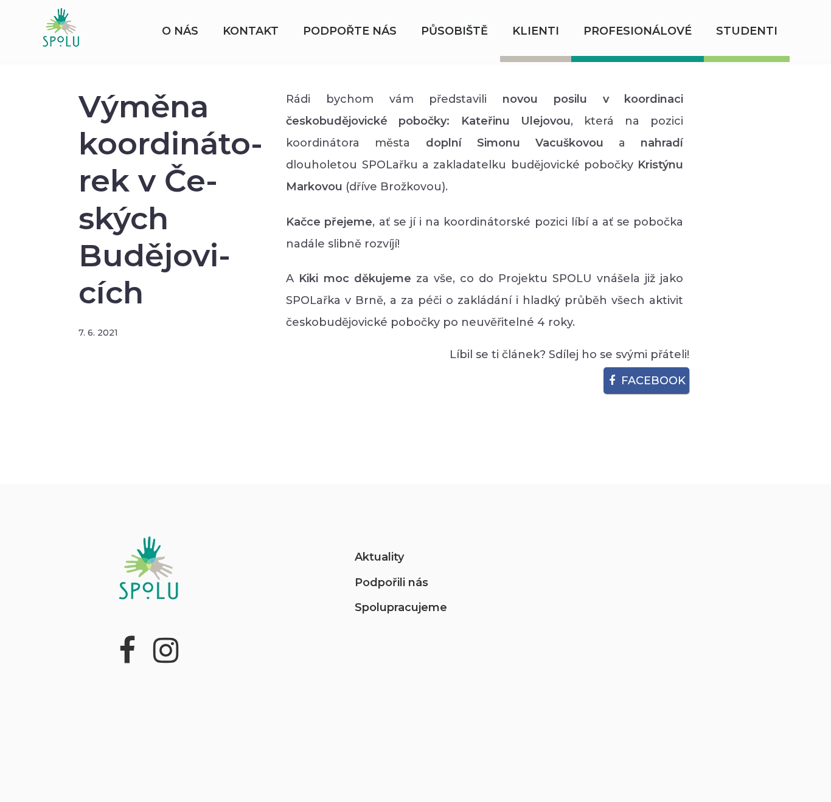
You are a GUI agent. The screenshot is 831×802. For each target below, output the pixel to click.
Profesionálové (637, 31)
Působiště (454, 31)
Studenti (746, 31)
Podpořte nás (350, 31)
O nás (180, 31)
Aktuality (379, 557)
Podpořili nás (391, 582)
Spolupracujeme (401, 607)
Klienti (535, 31)
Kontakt (251, 31)
